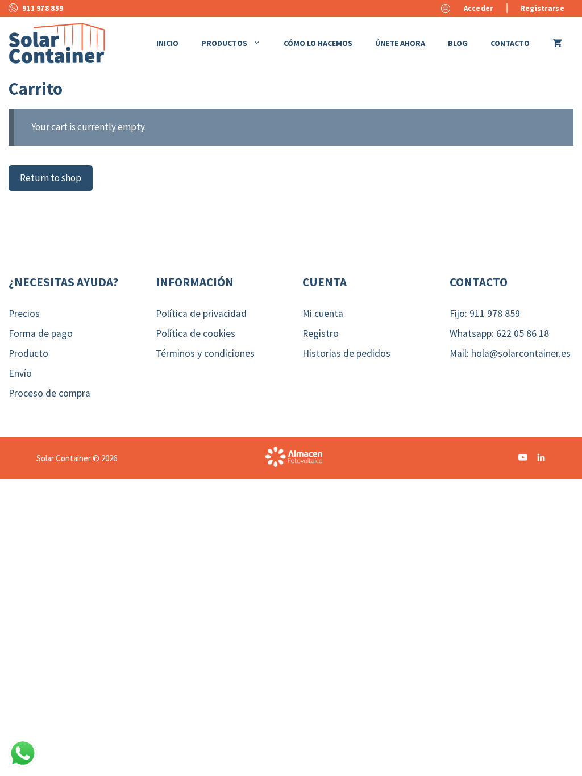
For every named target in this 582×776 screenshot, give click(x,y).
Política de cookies (195, 333)
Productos (224, 43)
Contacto (510, 43)
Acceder (478, 8)
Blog (458, 43)
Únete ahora (400, 43)
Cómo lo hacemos (318, 43)
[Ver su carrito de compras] (557, 43)
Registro (320, 333)
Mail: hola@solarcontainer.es (510, 353)
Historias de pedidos (346, 353)
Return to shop (50, 178)
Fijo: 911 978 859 (485, 313)
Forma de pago (41, 333)
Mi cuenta (322, 313)
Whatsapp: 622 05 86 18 (499, 333)
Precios (24, 313)
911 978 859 (42, 8)
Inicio (167, 43)
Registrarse (542, 8)
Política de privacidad (201, 313)
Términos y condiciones (205, 353)
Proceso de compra (49, 393)
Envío (20, 373)
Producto (28, 353)
